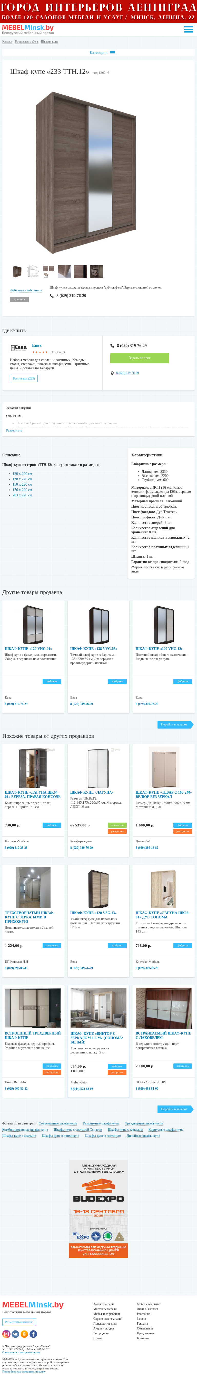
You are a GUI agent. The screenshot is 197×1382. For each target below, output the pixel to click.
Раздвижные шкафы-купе (101, 1123)
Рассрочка (143, 1314)
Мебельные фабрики (106, 1314)
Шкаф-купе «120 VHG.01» (28, 649)
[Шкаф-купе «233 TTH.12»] (84, 260)
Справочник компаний (107, 1318)
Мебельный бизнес (149, 1304)
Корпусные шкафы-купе (166, 1129)
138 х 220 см (22, 479)
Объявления (145, 1328)
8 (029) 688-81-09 (147, 1088)
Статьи (97, 1338)
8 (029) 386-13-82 (147, 847)
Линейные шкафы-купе (143, 1136)
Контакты (143, 1338)
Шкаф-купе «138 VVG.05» (93, 649)
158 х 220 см (22, 484)
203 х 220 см (22, 495)
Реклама (142, 1323)
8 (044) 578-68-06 (82, 1089)
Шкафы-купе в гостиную (103, 1136)
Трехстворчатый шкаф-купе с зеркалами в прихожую (29, 917)
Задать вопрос (140, 358)
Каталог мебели (103, 1304)
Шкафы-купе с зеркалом (125, 1129)
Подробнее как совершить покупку (24, 1371)
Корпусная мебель (26, 41)
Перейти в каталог (174, 724)
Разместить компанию (19, 1322)
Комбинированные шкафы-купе (25, 1129)
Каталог (7, 41)
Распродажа (101, 1333)
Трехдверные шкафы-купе (144, 1123)
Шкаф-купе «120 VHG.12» (159, 649)
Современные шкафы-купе (58, 1123)
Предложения (146, 1333)
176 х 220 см (22, 490)
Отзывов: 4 (58, 352)
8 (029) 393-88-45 (16, 968)
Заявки (141, 1318)
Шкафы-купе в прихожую (60, 1136)
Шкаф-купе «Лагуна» (92, 792)
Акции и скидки (103, 1328)
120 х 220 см (22, 474)
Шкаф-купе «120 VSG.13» (93, 913)
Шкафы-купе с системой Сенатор (78, 1129)
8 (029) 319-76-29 (71, 295)
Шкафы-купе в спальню (19, 1136)
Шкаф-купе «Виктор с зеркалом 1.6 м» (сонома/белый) (97, 1038)
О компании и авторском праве (21, 1352)
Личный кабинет (147, 1309)
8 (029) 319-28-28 (16, 847)
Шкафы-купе (49, 41)
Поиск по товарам (105, 1323)
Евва (37, 345)
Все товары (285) (24, 378)
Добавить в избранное (26, 290)
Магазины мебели (104, 1309)
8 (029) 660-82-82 (16, 1088)
